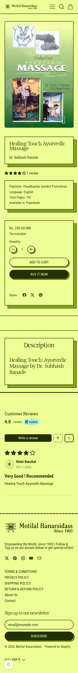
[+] (31, 249)
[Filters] (58, 438)
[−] (13, 249)
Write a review (28, 438)
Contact (10, 601)
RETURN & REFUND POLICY (24, 589)
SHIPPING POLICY (18, 583)
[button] (61, 7)
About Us (11, 595)
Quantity (14, 241)
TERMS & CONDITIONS (21, 571)
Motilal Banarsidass (28, 647)
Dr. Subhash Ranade (23, 157)
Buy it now (39, 274)
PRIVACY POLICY (17, 577)
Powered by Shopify (57, 647)
